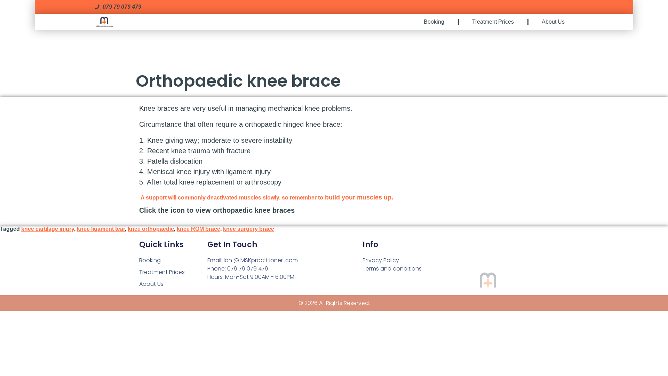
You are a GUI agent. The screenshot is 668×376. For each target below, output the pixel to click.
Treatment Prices (493, 22)
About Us (553, 22)
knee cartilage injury (47, 229)
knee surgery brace (248, 229)
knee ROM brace (198, 229)
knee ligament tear (101, 229)
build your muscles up (358, 197)
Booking (434, 22)
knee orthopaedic (151, 229)
